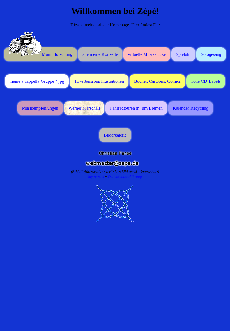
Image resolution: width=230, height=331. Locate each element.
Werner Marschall (84, 108)
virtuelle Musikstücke (147, 54)
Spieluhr (183, 54)
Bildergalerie (115, 135)
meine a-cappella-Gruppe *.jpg (37, 81)
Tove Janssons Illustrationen (99, 81)
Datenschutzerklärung (125, 176)
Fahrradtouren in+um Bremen (136, 108)
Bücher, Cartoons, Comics (157, 81)
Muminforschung (57, 54)
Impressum (96, 176)
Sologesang (211, 54)
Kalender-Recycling (190, 108)
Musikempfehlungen (40, 108)
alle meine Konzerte (100, 54)
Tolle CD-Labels (205, 81)
